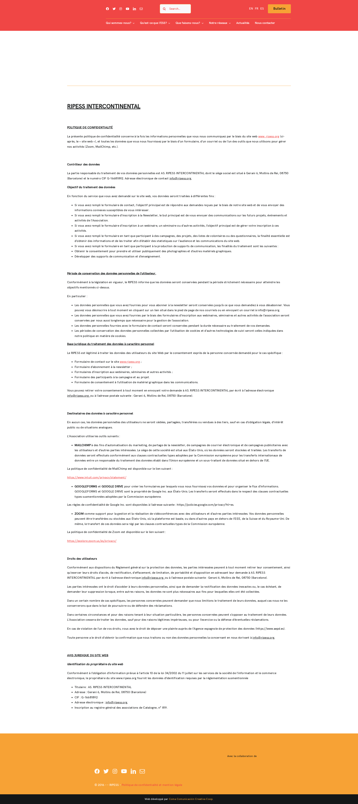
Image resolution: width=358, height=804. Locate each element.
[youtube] (127, 8)
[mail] (141, 8)
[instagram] (120, 8)
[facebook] (107, 8)
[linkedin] (134, 8)
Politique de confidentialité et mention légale (152, 785)
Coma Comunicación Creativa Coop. (191, 799)
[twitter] (114, 8)
